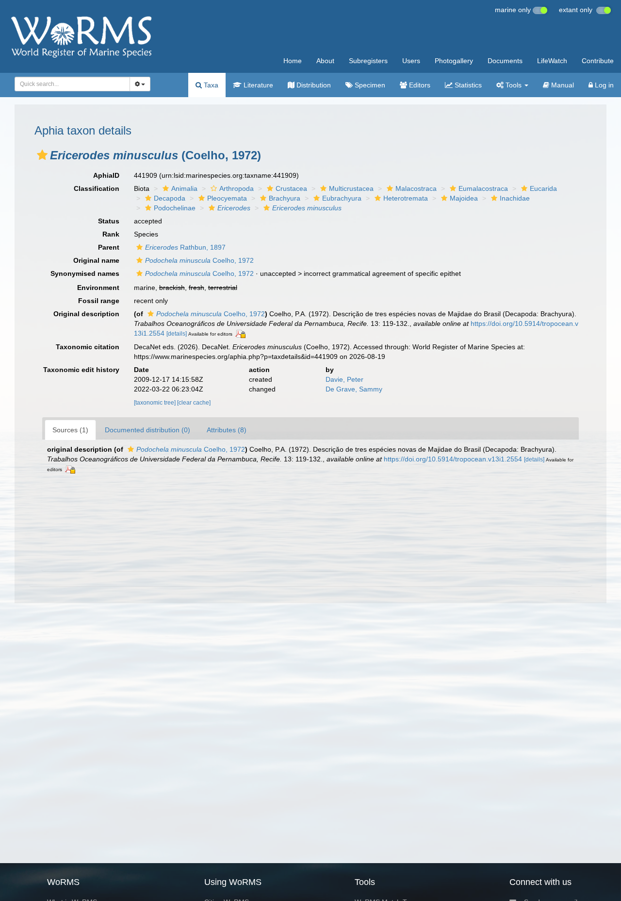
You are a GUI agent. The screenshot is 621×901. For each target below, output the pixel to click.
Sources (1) (70, 430)
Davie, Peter (344, 379)
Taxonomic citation (87, 347)
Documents (505, 61)
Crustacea (291, 188)
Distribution (312, 85)
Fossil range (98, 301)
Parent (108, 247)
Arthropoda (236, 188)
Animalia (184, 188)
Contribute (598, 61)
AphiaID (106, 175)
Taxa (210, 85)
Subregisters (368, 61)
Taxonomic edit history (81, 370)
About (325, 61)
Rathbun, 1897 (185, 247)
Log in (603, 85)
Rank (110, 234)
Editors (418, 85)
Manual (561, 85)
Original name (96, 260)
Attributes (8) (226, 430)
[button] (42, 155)
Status (108, 221)
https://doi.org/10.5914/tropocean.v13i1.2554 (453, 459)
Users (411, 61)
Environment (98, 287)
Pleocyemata (227, 198)
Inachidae (515, 198)
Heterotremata (405, 198)
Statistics (467, 85)
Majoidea (464, 198)
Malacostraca (416, 188)
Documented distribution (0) (147, 430)
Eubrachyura (341, 198)
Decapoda (169, 198)
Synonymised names (84, 273)
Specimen (369, 85)
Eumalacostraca (483, 188)
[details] (176, 333)
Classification (96, 188)
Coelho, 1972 (199, 260)
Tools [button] (513, 85)
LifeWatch (552, 61)
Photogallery (454, 61)
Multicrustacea (351, 188)
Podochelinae (175, 208)
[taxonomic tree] (155, 402)
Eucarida (543, 188)
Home (292, 61)
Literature (257, 85)
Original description (86, 314)
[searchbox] (69, 84)
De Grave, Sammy (354, 389)
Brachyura (284, 198)
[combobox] (72, 84)
